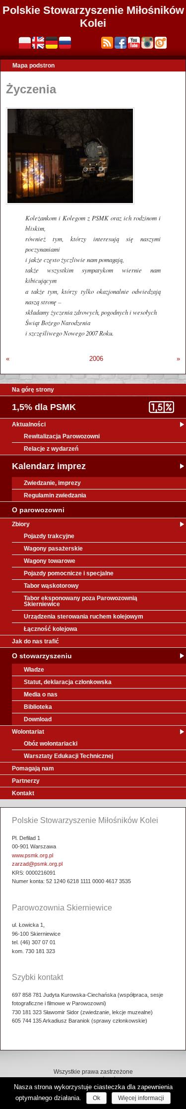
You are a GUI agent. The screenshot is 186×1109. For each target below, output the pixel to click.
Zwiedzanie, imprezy (52, 483)
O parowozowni (38, 510)
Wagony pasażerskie (53, 548)
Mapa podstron (33, 65)
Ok (96, 1098)
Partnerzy (26, 780)
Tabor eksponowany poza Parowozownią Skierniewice (80, 601)
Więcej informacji (141, 1098)
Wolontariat (28, 731)
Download (38, 719)
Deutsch (52, 43)
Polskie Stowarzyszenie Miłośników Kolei (93, 16)
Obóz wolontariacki (50, 743)
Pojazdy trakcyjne (49, 536)
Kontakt (23, 793)
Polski (25, 43)
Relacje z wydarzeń (51, 448)
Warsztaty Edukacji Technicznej (68, 756)
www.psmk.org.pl (32, 855)
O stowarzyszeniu (42, 656)
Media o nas (41, 694)
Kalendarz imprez (49, 466)
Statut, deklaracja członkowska (68, 682)
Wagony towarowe (49, 560)
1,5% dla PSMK (44, 407)
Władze (34, 669)
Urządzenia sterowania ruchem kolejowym (83, 616)
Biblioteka (38, 706)
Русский (65, 43)
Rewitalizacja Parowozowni (62, 436)
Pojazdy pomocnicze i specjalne (69, 573)
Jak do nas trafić (35, 641)
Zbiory (21, 524)
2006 (96, 358)
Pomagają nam (33, 768)
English (38, 43)
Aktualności (29, 424)
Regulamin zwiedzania (55, 495)
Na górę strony (33, 389)
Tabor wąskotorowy (51, 585)
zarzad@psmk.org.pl (37, 864)
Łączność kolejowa (50, 628)
